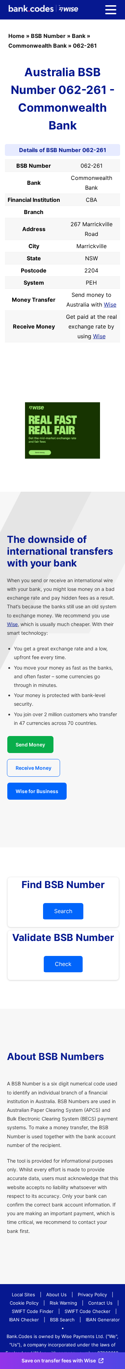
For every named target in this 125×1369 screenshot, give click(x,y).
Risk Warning (63, 1303)
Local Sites (23, 1294)
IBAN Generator (103, 1319)
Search (63, 911)
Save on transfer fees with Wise (59, 1360)
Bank (78, 35)
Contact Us (100, 1303)
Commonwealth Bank (37, 45)
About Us (56, 1294)
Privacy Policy (92, 1294)
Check (63, 963)
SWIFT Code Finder (32, 1311)
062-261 (85, 45)
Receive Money (33, 768)
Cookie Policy (24, 1303)
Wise (110, 304)
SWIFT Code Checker (87, 1311)
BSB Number (48, 35)
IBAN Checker (24, 1319)
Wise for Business (37, 791)
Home (16, 35)
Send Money (30, 744)
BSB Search (62, 1319)
